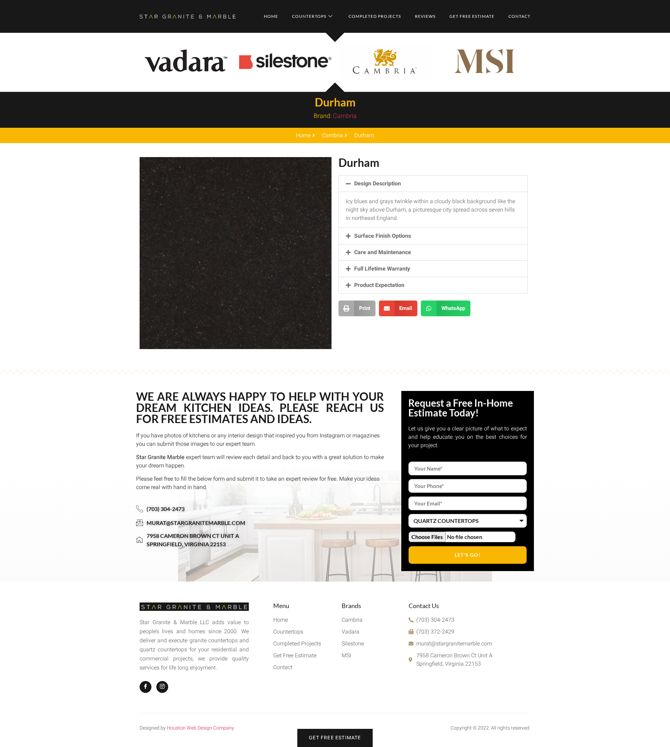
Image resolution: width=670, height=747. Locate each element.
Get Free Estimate (471, 16)
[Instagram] (162, 687)
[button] (433, 184)
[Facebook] (145, 687)
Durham (335, 102)
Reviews (425, 16)
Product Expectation (379, 285)
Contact (519, 16)
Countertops (309, 16)
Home (271, 16)
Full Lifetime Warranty (382, 269)
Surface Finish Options (382, 236)
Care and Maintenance (382, 252)
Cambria (345, 116)
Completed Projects (375, 16)
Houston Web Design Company (200, 728)
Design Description (377, 183)
